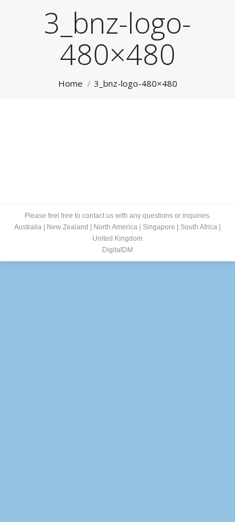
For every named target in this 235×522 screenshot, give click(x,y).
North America (115, 227)
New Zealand (67, 227)
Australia (28, 227)
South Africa (198, 227)
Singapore (159, 227)
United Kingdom (117, 238)
